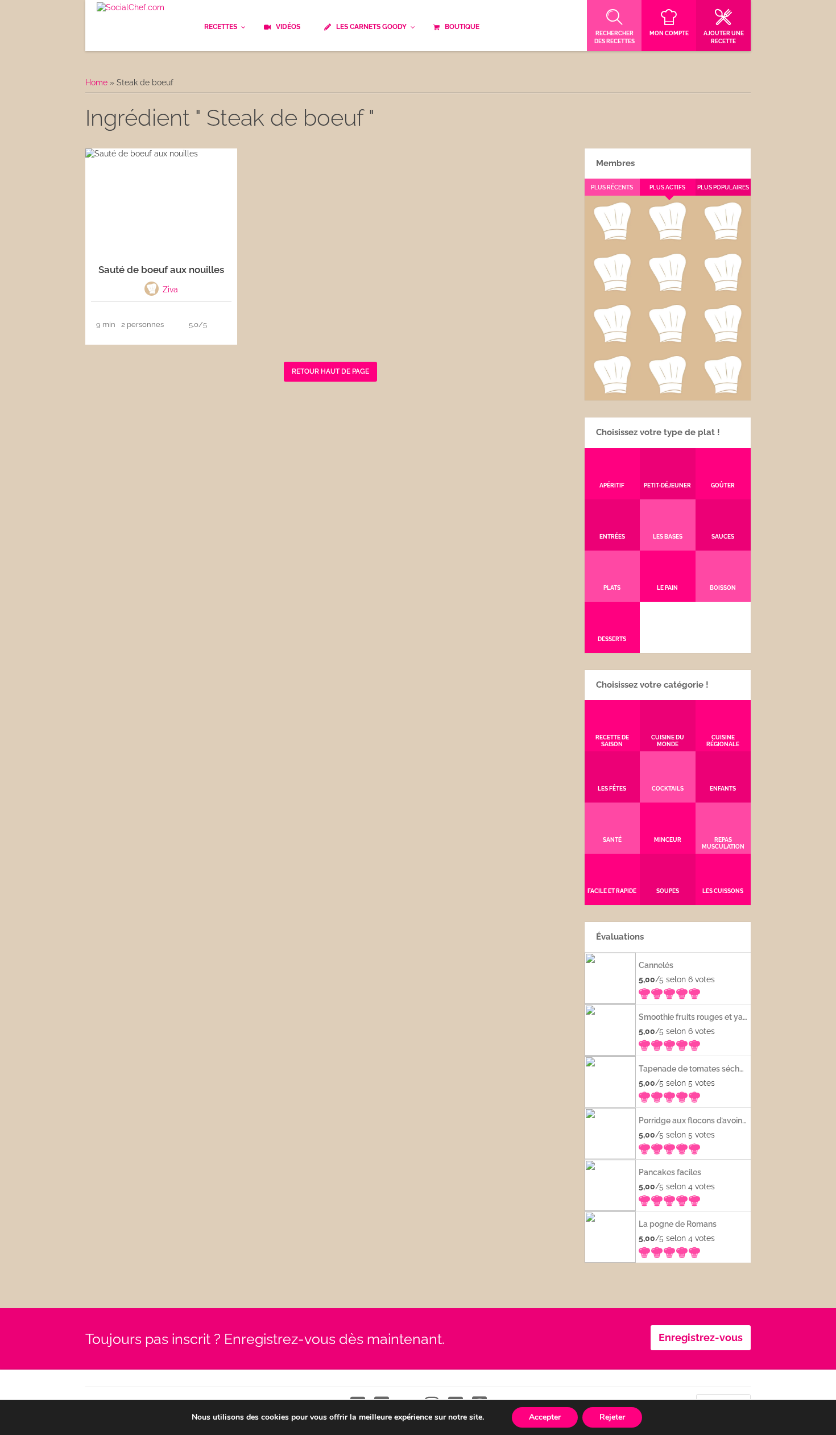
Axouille (722, 238)
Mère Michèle (611, 238)
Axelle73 (723, 391)
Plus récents (612, 187)
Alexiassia (667, 340)
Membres (615, 163)
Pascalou (723, 340)
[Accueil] (130, 8)
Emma (667, 238)
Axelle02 (611, 340)
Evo (612, 289)
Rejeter (612, 1417)
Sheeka (611, 391)
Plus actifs (667, 187)
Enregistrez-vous (701, 1337)
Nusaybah (723, 289)
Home (96, 82)
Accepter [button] (545, 1417)
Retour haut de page (330, 371)
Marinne (667, 289)
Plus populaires (723, 187)
